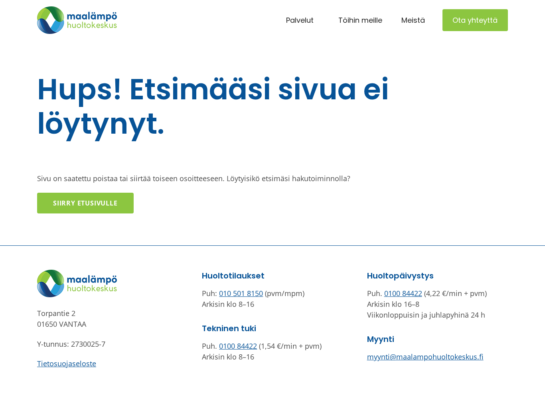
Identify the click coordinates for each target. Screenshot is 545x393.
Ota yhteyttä (475, 20)
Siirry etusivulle (85, 203)
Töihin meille (360, 20)
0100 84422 (238, 346)
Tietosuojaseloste (66, 363)
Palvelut (300, 20)
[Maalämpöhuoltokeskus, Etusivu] (77, 20)
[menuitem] (299, 20)
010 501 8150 (241, 293)
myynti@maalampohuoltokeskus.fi (425, 356)
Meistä (413, 20)
